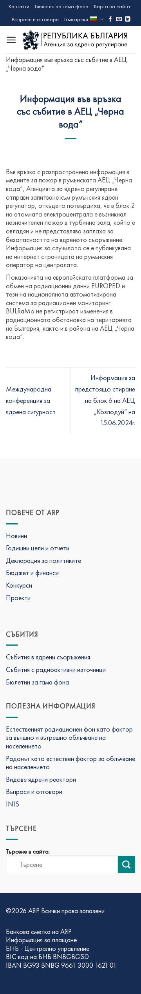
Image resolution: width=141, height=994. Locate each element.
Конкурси (19, 585)
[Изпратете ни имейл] (119, 19)
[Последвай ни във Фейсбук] (110, 19)
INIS (12, 803)
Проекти (18, 597)
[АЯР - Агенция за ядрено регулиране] (75, 39)
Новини (16, 535)
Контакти (19, 6)
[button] (11, 39)
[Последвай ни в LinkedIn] (127, 19)
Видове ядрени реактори (41, 779)
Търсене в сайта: (28, 851)
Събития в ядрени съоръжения (48, 656)
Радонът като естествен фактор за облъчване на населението (70, 763)
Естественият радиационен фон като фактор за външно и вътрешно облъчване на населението (69, 737)
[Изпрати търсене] (126, 864)
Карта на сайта (112, 6)
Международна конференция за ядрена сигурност (31, 400)
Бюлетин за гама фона (62, 6)
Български (76, 19)
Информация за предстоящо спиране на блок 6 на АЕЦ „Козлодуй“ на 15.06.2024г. (105, 400)
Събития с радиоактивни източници (56, 669)
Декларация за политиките (43, 560)
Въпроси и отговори (35, 19)
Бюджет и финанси (32, 572)
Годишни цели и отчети (37, 547)
